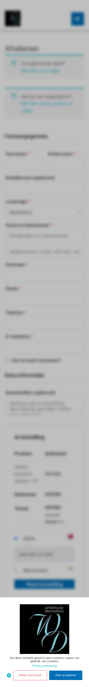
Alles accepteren (65, 675)
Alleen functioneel (30, 675)
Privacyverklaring (44, 666)
